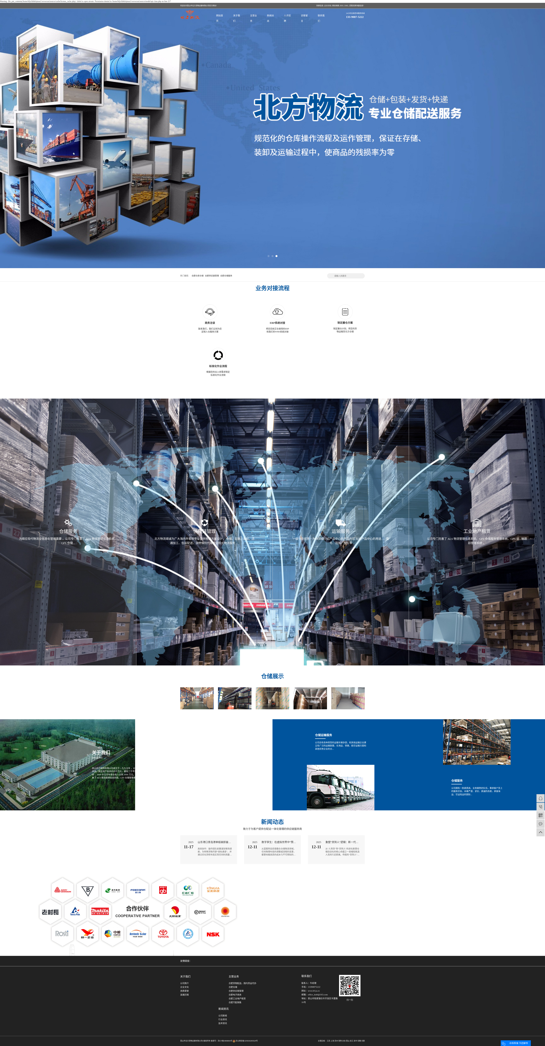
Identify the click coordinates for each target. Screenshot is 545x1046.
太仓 (344, 1041)
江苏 (328, 1041)
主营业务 (253, 18)
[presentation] (25, 138)
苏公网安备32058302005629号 (247, 1041)
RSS (341, 6)
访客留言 (304, 18)
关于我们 (236, 18)
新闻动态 (270, 18)
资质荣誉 (184, 991)
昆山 (347, 1041)
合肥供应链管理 (212, 276)
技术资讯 (222, 1023)
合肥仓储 (233, 987)
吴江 (351, 1041)
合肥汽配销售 (235, 1002)
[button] (269, 256)
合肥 (363, 1041)
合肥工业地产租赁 (237, 998)
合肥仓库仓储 (198, 276)
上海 (332, 1041)
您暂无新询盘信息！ (357, 6)
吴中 (355, 1041)
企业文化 (184, 987)
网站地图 (335, 6)
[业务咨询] (540, 798)
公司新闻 (222, 1015)
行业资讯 (222, 1019)
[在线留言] (540, 824)
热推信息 (319, 6)
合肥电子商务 (235, 995)
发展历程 (184, 995)
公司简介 (184, 983)
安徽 (359, 1041)
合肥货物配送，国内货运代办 (242, 983)
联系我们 (321, 18)
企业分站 (327, 6)
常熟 (340, 1041)
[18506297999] (540, 807)
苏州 (336, 1041)
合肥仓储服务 (226, 276)
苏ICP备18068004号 (225, 1041)
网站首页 (219, 18)
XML (346, 6)
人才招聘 (287, 18)
